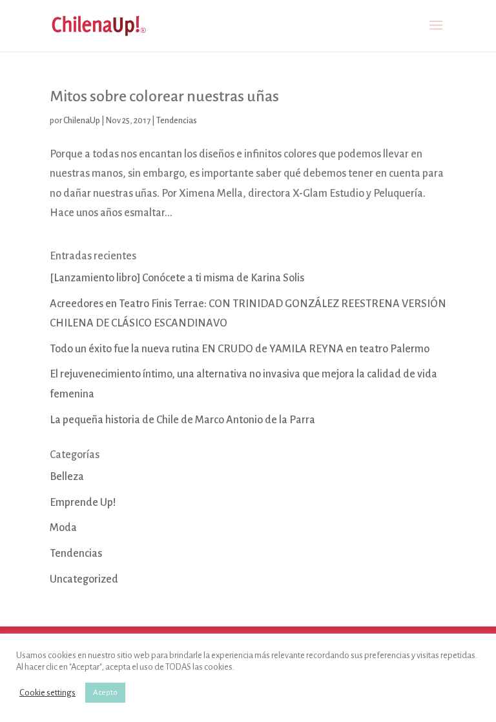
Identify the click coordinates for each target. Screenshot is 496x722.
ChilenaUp (81, 120)
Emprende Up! (83, 502)
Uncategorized (84, 579)
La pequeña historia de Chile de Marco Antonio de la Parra (182, 420)
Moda (63, 528)
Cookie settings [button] (47, 692)
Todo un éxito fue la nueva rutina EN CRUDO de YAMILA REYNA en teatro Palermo (239, 349)
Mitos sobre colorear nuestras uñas (164, 96)
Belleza (67, 477)
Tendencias (176, 120)
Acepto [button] (105, 692)
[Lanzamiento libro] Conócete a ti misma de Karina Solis (177, 278)
